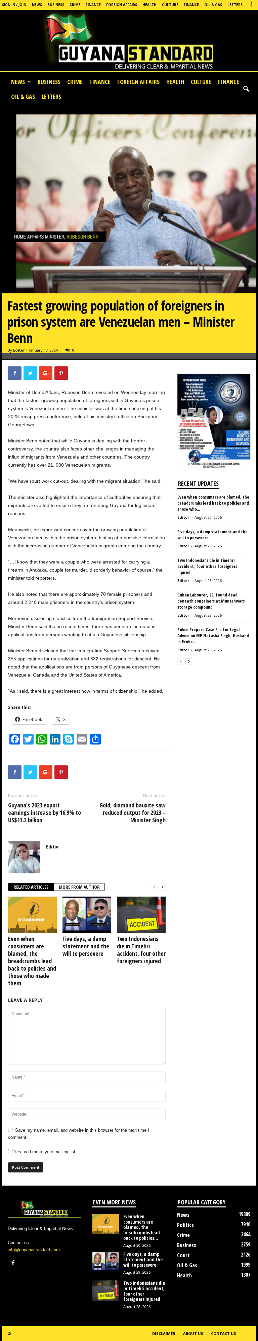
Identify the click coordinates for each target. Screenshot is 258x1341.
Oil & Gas (213, 4)
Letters (235, 4)
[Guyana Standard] (129, 42)
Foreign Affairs (121, 4)
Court (183, 1255)
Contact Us (223, 1333)
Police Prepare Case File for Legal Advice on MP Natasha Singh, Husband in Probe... (213, 635)
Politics (185, 1225)
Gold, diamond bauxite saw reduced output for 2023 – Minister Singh (132, 812)
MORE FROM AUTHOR (79, 887)
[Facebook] (251, 5)
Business (55, 4)
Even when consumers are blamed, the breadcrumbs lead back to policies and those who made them (32, 961)
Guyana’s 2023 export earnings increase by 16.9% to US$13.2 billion (44, 812)
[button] (246, 89)
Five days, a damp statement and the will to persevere (85, 946)
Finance (93, 4)
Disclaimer (163, 1333)
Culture (170, 4)
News (37, 4)
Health (149, 4)
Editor (19, 350)
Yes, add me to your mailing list (43, 1151)
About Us (193, 1333)
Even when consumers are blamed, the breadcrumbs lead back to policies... (141, 1227)
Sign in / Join (14, 4)
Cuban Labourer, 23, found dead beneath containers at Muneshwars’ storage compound (211, 601)
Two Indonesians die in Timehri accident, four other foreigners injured (141, 950)
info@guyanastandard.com (34, 1249)
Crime (75, 4)
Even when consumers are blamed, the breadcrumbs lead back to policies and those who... (213, 503)
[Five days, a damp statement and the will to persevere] (86, 915)
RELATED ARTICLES (31, 887)
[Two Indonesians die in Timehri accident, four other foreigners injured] (141, 915)
